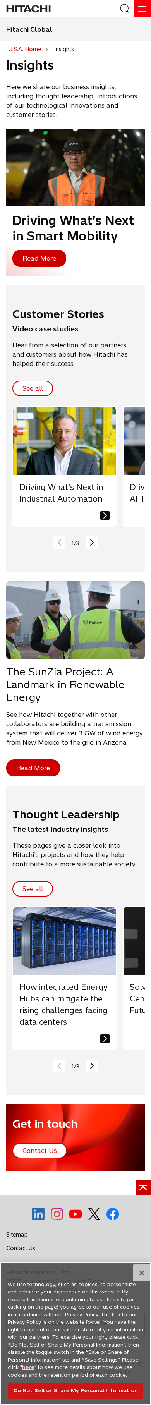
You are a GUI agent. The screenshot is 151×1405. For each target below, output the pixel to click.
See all (32, 388)
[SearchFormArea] (125, 8)
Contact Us (22, 1249)
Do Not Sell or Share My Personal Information (76, 1390)
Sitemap (17, 1234)
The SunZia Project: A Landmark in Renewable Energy (65, 684)
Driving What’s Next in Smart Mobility (73, 228)
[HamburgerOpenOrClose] (142, 8)
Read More (39, 258)
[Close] (141, 1272)
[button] (92, 542)
